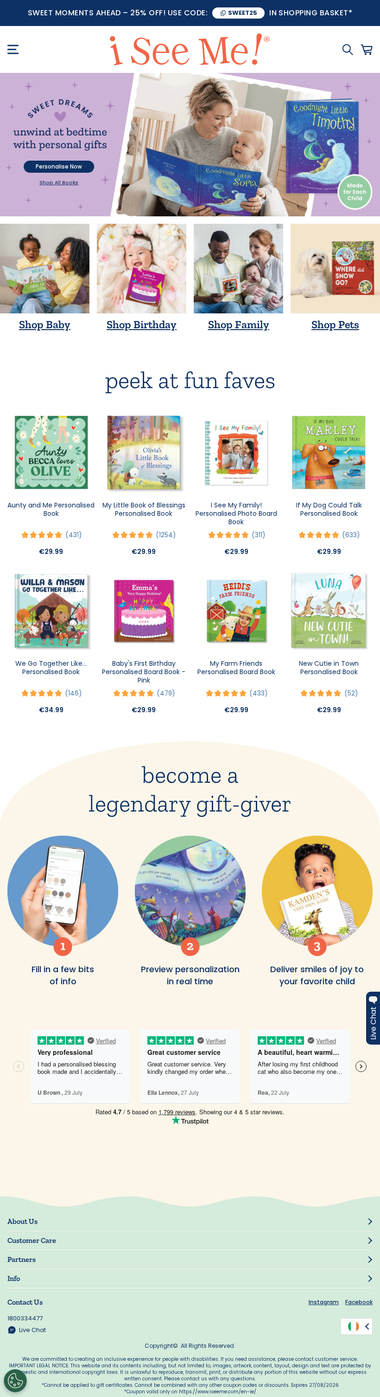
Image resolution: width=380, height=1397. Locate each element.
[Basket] (367, 49)
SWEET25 (242, 12)
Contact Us (25, 1302)
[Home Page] (190, 49)
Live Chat (32, 1330)
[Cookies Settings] (15, 1380)
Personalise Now (59, 166)
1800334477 (25, 1318)
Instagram (324, 1302)
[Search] (347, 49)
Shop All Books (58, 182)
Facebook (359, 1302)
